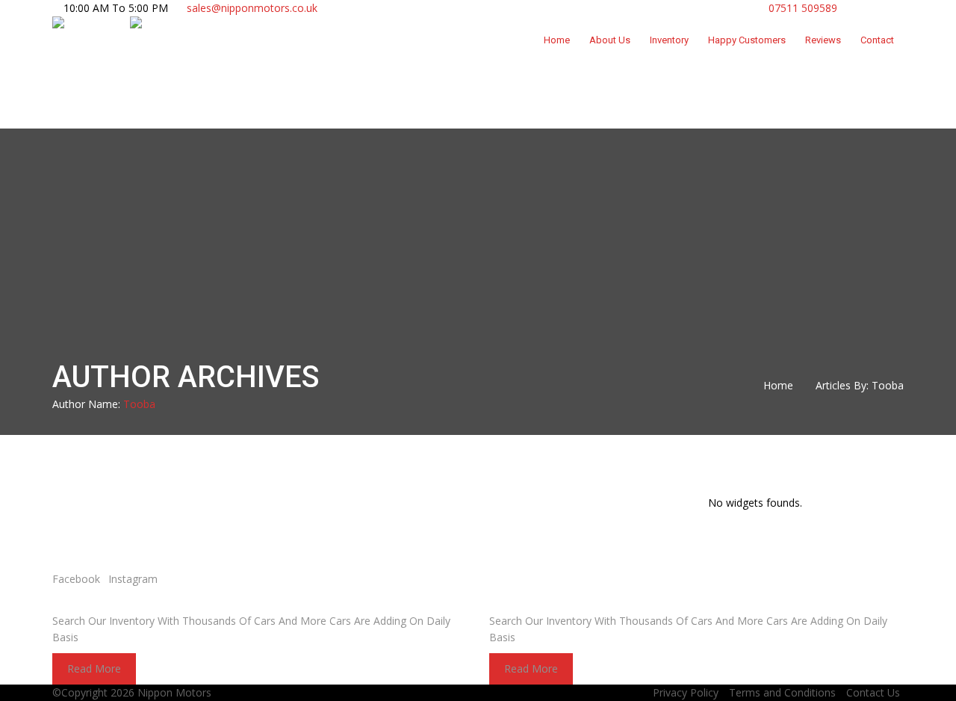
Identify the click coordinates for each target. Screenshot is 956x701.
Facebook (76, 579)
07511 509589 (801, 8)
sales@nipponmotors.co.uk (252, 8)
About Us (609, 40)
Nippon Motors (174, 692)
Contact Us (873, 692)
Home (557, 40)
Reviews (823, 40)
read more (94, 668)
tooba (139, 404)
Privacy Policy (685, 692)
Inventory (669, 40)
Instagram (133, 579)
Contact (877, 40)
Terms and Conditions (782, 692)
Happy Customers (747, 40)
